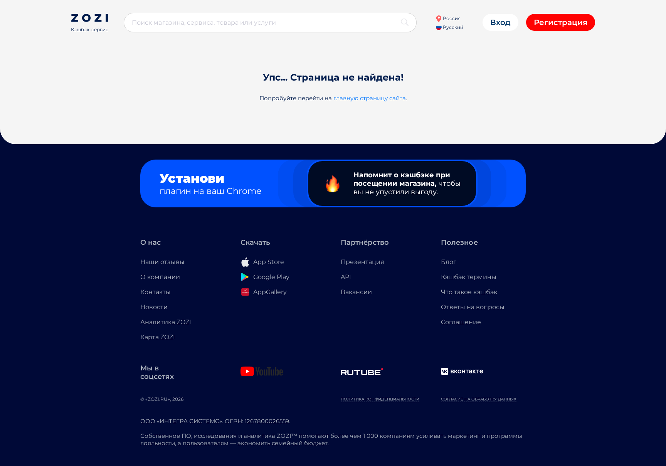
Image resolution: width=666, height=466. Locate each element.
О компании (160, 277)
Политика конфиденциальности (380, 399)
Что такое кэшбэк (469, 292)
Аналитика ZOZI (165, 322)
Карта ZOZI (157, 337)
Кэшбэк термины (468, 277)
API (346, 277)
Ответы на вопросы (473, 307)
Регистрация (560, 22)
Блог (448, 262)
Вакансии (356, 292)
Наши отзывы (162, 262)
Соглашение (461, 322)
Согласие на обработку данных (478, 399)
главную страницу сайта (369, 98)
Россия (451, 18)
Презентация (362, 262)
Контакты (155, 292)
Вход (500, 22)
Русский (452, 27)
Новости (154, 307)
